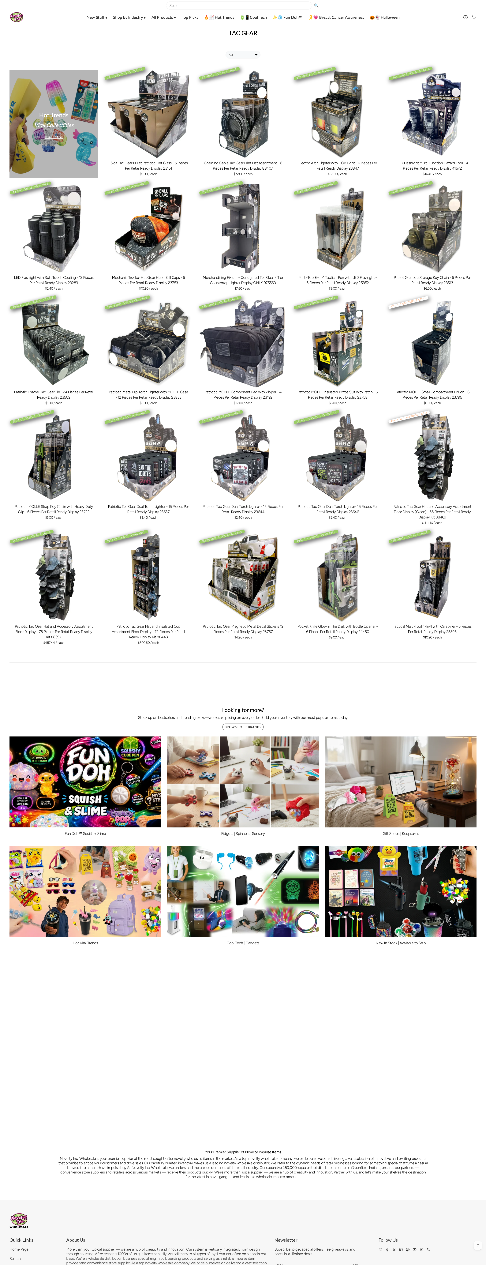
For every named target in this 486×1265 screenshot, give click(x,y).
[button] (97, 17)
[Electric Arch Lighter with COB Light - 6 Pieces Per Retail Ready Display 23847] (337, 114)
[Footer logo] (18, 1220)
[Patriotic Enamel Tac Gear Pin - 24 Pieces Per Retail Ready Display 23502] (53, 343)
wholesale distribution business (112, 1258)
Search (15, 1258)
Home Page (18, 1249)
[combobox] (239, 5)
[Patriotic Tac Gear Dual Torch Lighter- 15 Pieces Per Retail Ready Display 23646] (337, 457)
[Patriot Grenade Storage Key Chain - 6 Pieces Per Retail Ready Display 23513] (432, 228)
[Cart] (474, 17)
